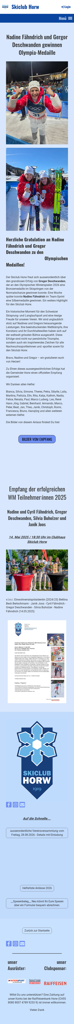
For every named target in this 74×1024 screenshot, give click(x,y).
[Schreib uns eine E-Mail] (22, 805)
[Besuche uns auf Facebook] (9, 805)
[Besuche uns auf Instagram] (15, 805)
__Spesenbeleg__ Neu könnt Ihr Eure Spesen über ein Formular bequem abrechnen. (37, 903)
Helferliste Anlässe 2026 (37, 888)
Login (68, 7)
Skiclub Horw (25, 6)
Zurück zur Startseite (37, 930)
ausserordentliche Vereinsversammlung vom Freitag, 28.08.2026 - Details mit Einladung (37, 832)
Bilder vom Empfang (37, 439)
